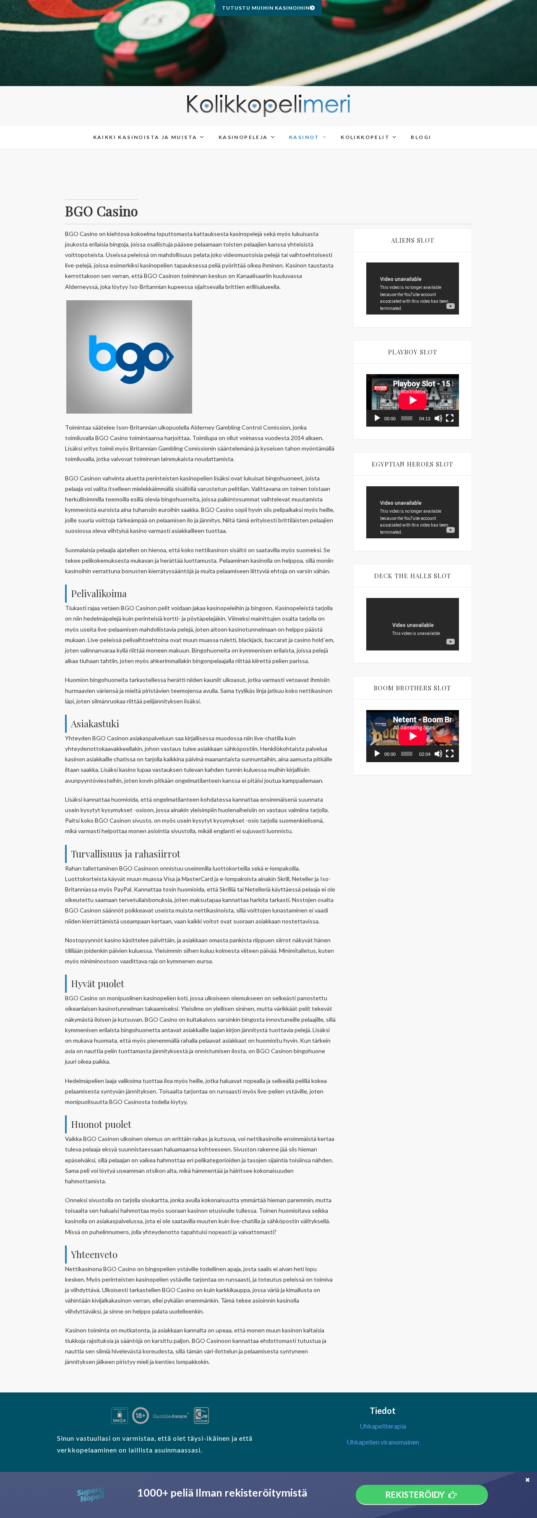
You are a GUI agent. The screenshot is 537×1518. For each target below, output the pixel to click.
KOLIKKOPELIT (365, 137)
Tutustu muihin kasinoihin (266, 8)
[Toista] (377, 418)
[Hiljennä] (438, 418)
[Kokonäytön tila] (450, 418)
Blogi (421, 137)
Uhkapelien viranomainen (383, 1442)
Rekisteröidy (415, 1494)
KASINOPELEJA (243, 137)
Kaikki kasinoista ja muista (145, 137)
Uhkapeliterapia (383, 1426)
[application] (412, 288)
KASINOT (304, 137)
